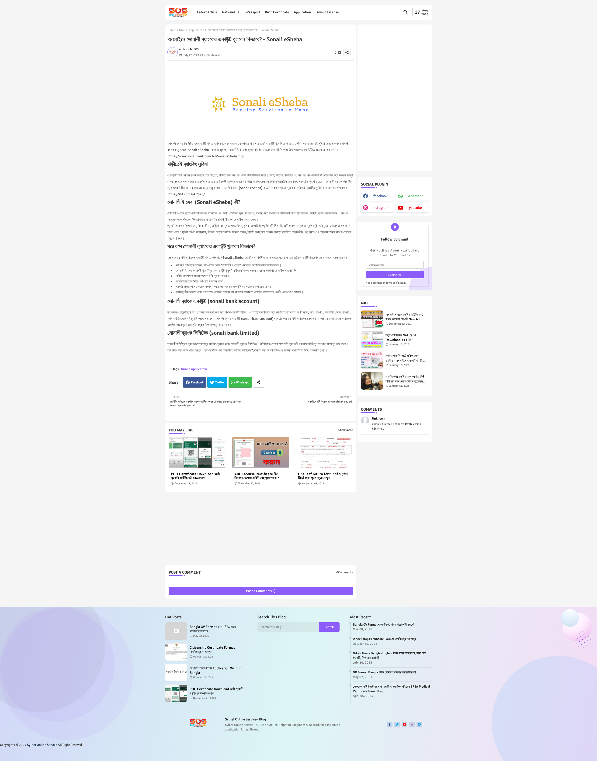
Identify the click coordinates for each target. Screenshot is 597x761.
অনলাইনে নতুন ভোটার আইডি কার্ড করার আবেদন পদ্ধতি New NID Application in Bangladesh (404, 317)
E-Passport (251, 12)
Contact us (400, 754)
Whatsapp (242, 382)
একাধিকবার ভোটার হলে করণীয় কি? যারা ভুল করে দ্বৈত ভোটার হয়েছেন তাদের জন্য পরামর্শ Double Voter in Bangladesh (405, 379)
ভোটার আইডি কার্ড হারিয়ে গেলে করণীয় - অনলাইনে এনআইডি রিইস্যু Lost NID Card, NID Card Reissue (405, 358)
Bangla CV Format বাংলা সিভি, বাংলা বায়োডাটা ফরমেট (213, 629)
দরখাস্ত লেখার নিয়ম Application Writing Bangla (215, 670)
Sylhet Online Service (42, 745)
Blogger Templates (194, 754)
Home (171, 30)
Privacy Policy (420, 754)
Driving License (327, 12)
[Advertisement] (260, 530)
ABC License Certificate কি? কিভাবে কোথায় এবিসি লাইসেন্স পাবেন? (256, 476)
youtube (415, 207)
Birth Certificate (277, 12)
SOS (226, 754)
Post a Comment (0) (260, 591)
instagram (380, 207)
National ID (230, 12)
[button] (405, 12)
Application (302, 12)
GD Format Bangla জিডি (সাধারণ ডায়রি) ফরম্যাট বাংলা (384, 672)
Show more (345, 430)
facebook (380, 196)
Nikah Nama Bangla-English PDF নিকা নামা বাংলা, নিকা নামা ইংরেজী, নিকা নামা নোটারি (389, 655)
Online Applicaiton (191, 30)
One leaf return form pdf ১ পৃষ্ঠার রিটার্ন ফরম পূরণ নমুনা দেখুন (322, 476)
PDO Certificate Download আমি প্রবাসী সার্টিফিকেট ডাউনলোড (195, 476)
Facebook (197, 382)
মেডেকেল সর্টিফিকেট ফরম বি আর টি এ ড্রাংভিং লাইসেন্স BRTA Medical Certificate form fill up (391, 689)
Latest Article (207, 12)
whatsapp (415, 196)
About (385, 754)
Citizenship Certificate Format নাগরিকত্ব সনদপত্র (212, 649)
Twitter (220, 382)
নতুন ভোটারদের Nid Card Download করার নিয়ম (400, 337)
